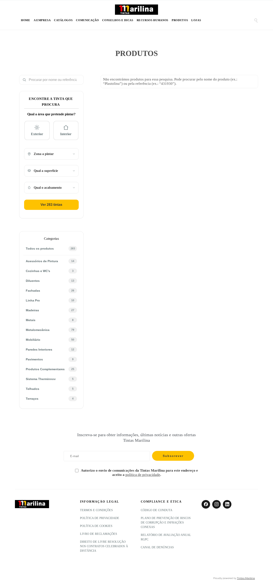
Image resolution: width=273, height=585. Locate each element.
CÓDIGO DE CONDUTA (156, 510)
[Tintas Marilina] (136, 10)
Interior (65, 134)
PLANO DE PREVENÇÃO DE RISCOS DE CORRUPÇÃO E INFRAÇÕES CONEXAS (166, 522)
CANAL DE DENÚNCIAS (157, 547)
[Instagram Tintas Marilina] (216, 504)
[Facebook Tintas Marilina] (206, 504)
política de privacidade (142, 475)
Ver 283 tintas (51, 204)
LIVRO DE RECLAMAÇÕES (98, 533)
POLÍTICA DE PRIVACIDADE (99, 518)
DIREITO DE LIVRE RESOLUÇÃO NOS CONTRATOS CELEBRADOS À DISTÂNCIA (104, 546)
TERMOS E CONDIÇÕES (96, 510)
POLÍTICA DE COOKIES (96, 526)
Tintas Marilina (246, 578)
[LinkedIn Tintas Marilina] (227, 504)
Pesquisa (79, 80)
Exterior (37, 134)
